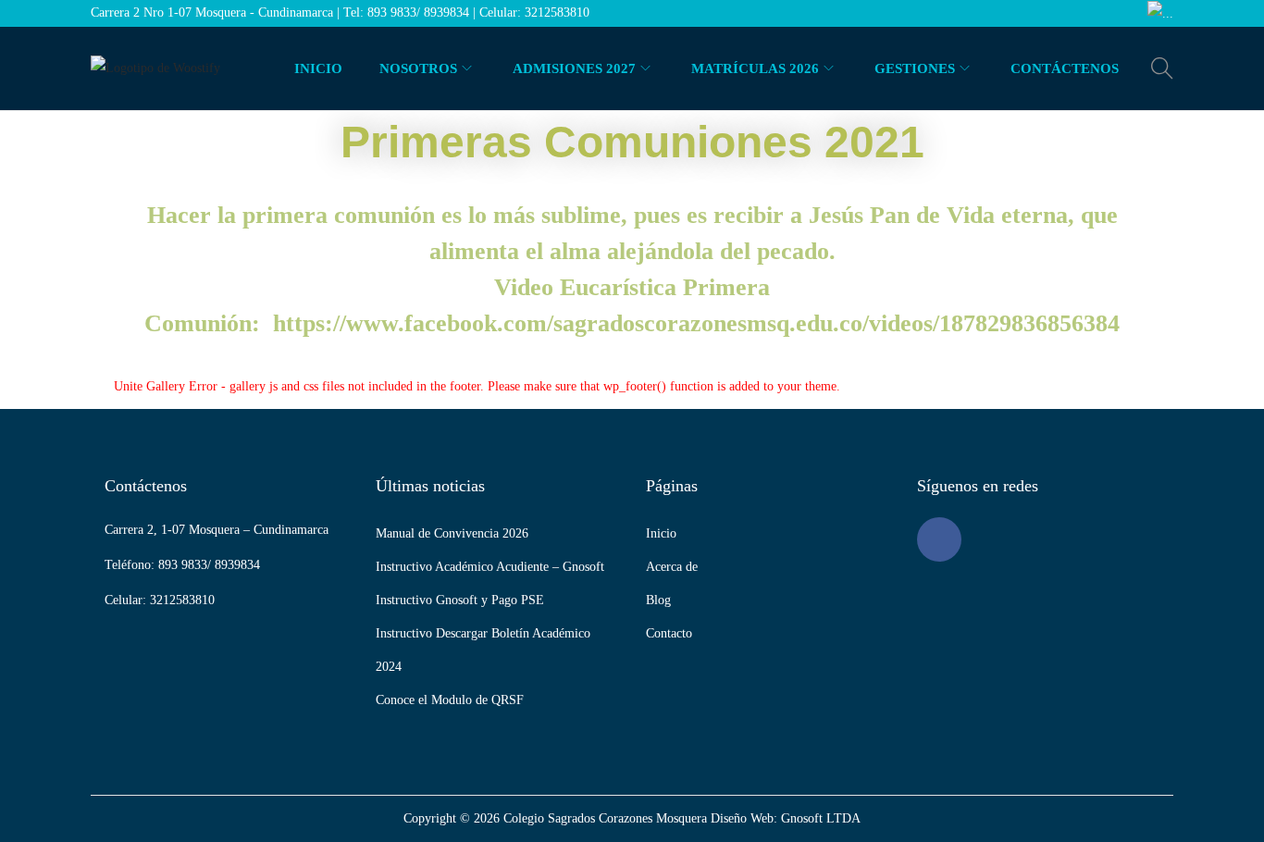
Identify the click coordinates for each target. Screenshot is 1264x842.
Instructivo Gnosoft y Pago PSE (460, 600)
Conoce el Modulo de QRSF (450, 700)
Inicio (661, 533)
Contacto (669, 633)
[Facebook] (939, 539)
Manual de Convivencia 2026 (452, 533)
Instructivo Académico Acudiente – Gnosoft (490, 567)
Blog (658, 600)
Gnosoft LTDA (821, 818)
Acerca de (672, 567)
